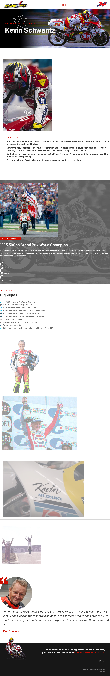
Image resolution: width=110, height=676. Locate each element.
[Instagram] (103, 661)
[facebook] (96, 661)
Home (63, 5)
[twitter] (100, 661)
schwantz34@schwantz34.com (89, 652)
